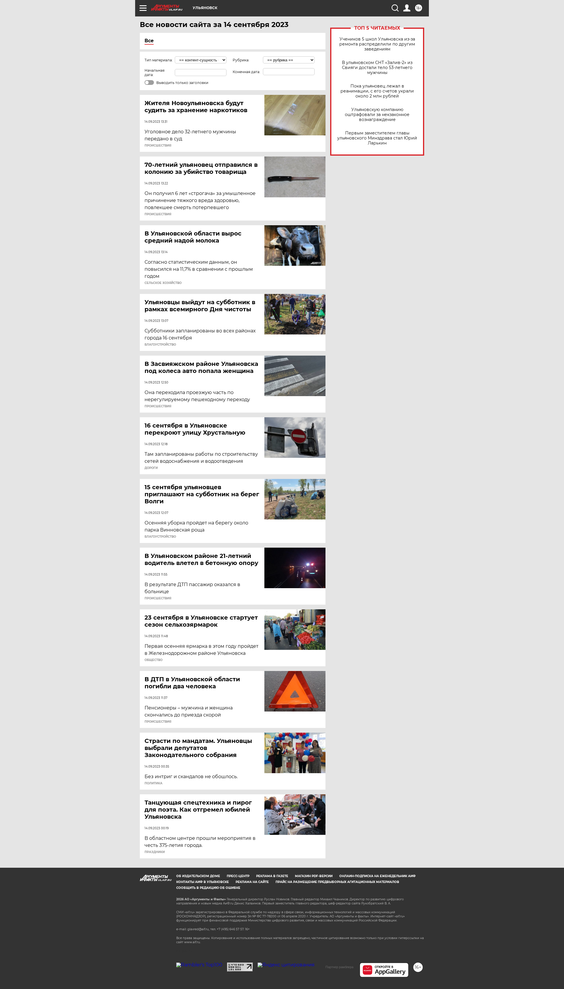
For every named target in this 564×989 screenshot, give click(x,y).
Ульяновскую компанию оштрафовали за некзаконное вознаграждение (377, 114)
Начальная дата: (154, 72)
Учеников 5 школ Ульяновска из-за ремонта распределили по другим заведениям (377, 44)
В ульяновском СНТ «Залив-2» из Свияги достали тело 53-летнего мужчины (377, 67)
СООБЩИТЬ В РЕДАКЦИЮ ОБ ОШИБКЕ (208, 888)
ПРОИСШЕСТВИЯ (158, 145)
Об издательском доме (198, 876)
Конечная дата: (246, 72)
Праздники (155, 852)
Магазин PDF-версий (314, 876)
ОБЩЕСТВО (153, 660)
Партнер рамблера (339, 967)
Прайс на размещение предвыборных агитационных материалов (337, 882)
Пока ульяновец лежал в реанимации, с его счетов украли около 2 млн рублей (377, 91)
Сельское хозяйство (163, 283)
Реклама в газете (272, 876)
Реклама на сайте (252, 882)
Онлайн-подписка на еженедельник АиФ (377, 876)
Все (149, 40)
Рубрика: (241, 60)
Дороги (151, 468)
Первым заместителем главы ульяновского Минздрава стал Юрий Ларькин (377, 138)
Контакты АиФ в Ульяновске (202, 882)
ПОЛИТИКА (153, 783)
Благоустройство (160, 344)
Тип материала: (159, 60)
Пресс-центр (238, 876)
